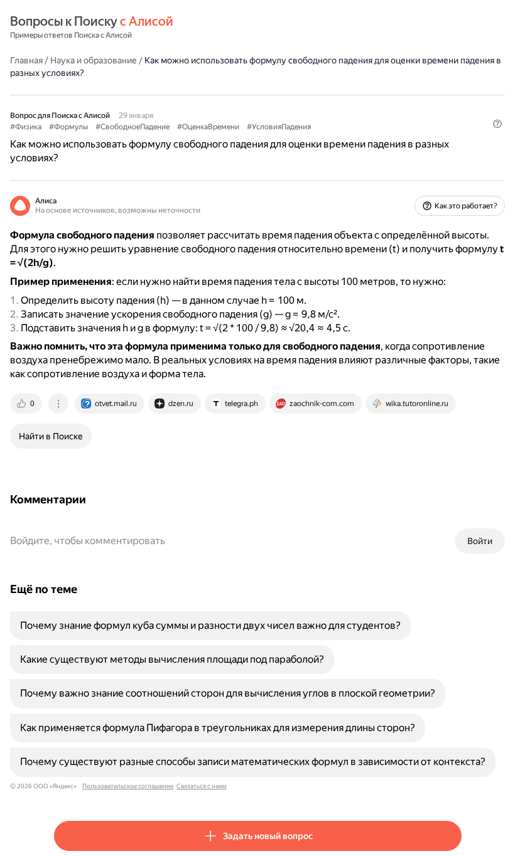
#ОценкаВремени (208, 126)
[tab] (27, 403)
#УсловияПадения (279, 126)
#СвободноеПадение (132, 126)
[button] (497, 123)
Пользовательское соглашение (127, 786)
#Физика (25, 126)
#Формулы (68, 126)
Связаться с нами (201, 786)
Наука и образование (93, 60)
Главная (26, 60)
